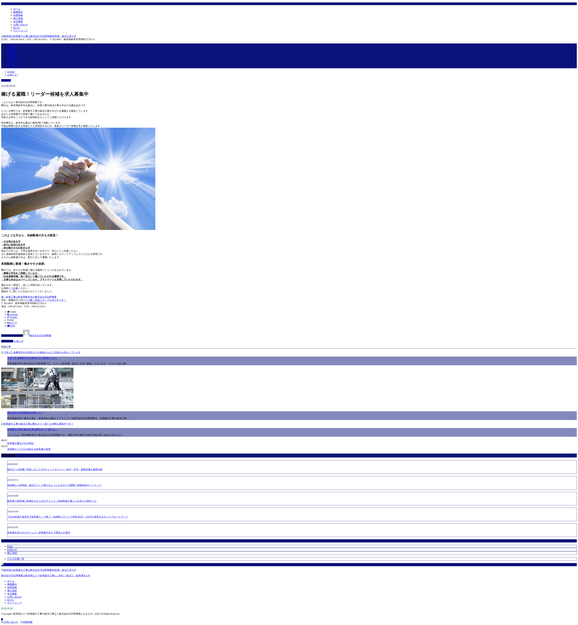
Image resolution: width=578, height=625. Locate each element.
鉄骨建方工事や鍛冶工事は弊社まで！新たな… (32, 429)
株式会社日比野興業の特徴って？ (25, 412)
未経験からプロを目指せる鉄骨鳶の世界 (29, 449)
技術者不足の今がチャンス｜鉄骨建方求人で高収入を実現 (38, 532)
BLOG (16, 27)
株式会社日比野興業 (40, 335)
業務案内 (18, 12)
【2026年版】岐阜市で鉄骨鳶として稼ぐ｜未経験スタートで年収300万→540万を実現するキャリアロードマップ (67, 517)
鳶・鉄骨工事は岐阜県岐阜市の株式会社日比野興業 (29, 297)
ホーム (16, 9)
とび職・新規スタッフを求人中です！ (45, 300)
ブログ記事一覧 (15, 558)
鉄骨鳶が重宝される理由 (20, 443)
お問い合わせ (20, 24)
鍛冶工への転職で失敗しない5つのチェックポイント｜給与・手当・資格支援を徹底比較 (55, 469)
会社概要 (18, 21)
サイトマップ (20, 30)
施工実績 (18, 18)
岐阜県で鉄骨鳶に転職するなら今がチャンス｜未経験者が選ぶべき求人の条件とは (51, 501)
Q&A (10, 546)
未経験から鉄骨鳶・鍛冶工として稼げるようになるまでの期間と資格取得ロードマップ (54, 485)
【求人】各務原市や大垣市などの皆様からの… (32, 358)
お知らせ (18, 341)
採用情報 (18, 15)
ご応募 (14, 288)
